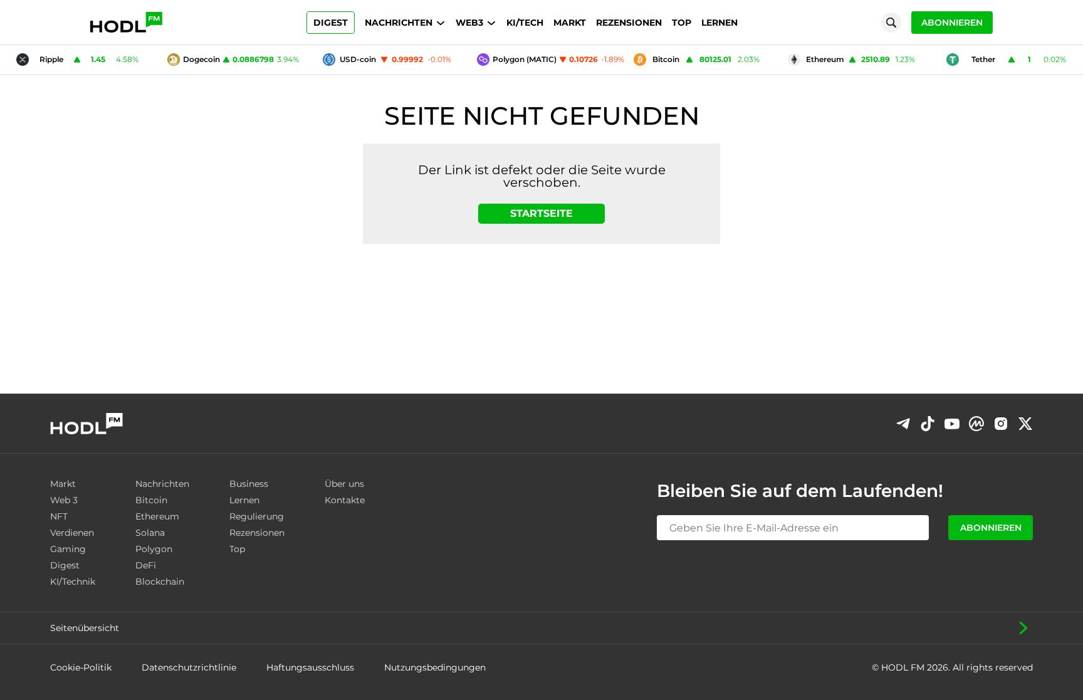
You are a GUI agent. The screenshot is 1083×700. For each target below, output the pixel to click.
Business (248, 483)
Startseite (541, 213)
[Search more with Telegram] (903, 423)
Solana (150, 532)
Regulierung (256, 516)
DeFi (145, 565)
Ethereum (157, 516)
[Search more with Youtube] (952, 424)
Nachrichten (398, 22)
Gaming (68, 549)
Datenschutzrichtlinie (189, 667)
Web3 (469, 22)
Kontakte (345, 500)
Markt (569, 22)
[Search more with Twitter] (1025, 423)
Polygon (153, 549)
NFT (59, 516)
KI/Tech (524, 22)
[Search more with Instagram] (1000, 424)
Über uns (344, 483)
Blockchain (159, 581)
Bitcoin (151, 500)
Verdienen (72, 532)
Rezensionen (629, 22)
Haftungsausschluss (310, 667)
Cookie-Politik (81, 667)
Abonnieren (952, 22)
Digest (330, 22)
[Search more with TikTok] (927, 423)
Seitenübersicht (84, 628)
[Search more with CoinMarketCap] (976, 423)
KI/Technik (72, 581)
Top (681, 22)
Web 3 (64, 500)
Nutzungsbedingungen (435, 667)
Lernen (719, 22)
